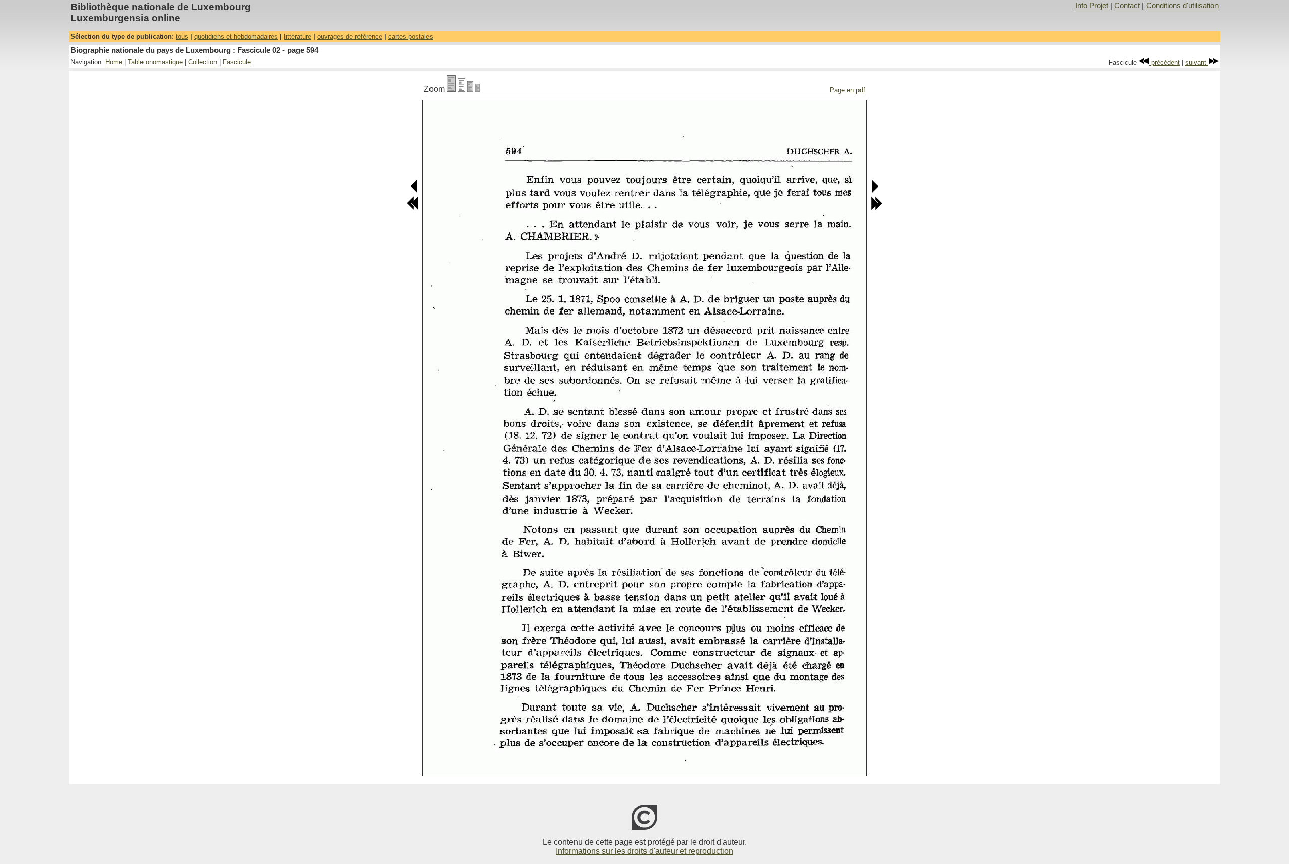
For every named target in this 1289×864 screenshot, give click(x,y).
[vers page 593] (414, 191)
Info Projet (1091, 6)
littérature (297, 36)
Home (113, 62)
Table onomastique (155, 62)
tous (182, 36)
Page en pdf (847, 90)
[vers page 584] (413, 208)
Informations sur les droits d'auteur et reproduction (644, 851)
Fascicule (237, 62)
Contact (1127, 6)
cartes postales (410, 36)
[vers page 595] (874, 191)
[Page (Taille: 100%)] (451, 89)
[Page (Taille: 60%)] (470, 89)
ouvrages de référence (349, 36)
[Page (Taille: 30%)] (477, 89)
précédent (1164, 62)
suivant (1196, 62)
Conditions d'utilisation (1182, 6)
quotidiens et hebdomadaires (236, 36)
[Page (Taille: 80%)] (461, 89)
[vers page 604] (876, 208)
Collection (202, 62)
